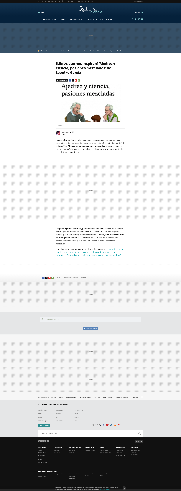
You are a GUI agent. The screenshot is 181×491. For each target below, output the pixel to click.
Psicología (59, 410)
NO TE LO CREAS (106, 19)
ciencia (76, 417)
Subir (138, 441)
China (99, 51)
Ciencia (55, 51)
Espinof (71, 453)
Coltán (61, 397)
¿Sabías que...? (42, 410)
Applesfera (41, 455)
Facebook (132, 19)
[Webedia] (43, 441)
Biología (58, 413)
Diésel (105, 51)
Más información (105, 489)
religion (40, 417)
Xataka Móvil (42, 453)
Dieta (69, 51)
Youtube (142, 19)
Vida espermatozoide (121, 397)
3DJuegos (56, 450)
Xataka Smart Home (42, 458)
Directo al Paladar (90, 450)
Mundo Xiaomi (42, 462)
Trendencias (119, 450)
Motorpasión (104, 450)
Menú (43, 12)
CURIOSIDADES (91, 19)
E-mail (79, 80)
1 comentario (63, 80)
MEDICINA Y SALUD (49, 19)
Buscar (139, 433)
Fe (57, 417)
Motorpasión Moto (105, 453)
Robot (119, 51)
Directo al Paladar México (90, 474)
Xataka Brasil (42, 476)
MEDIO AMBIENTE (76, 19)
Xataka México (42, 474)
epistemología (42, 421)
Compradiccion (120, 455)
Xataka (40, 450)
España (92, 51)
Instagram (139, 19)
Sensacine (72, 450)
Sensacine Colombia (72, 477)
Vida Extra (57, 453)
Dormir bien (97, 397)
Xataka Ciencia (90, 10)
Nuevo (137, 12)
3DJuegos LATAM (59, 474)
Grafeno (53, 397)
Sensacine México (74, 474)
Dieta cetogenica (71, 397)
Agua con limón (108, 397)
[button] (67, 132)
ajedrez (83, 278)
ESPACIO (63, 19)
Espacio (112, 51)
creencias (59, 421)
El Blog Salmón (135, 450)
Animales (62, 51)
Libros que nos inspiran (70, 278)
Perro (85, 51)
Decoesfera (119, 453)
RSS (114, 424)
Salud (76, 413)
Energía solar (77, 51)
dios (75, 421)
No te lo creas (78, 410)
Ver (91, 328)
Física (40, 413)
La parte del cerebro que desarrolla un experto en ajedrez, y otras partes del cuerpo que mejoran (90, 252)
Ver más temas (44, 425)
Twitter (73, 80)
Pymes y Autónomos (134, 453)
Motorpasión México (104, 474)
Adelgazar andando (85, 397)
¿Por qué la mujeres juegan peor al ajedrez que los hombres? (93, 255)
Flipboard (135, 19)
